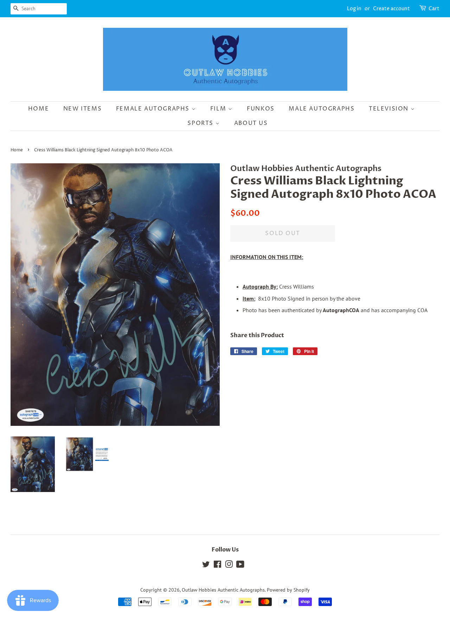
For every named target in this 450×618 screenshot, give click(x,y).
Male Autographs (321, 109)
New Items (82, 109)
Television (390, 109)
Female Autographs (154, 109)
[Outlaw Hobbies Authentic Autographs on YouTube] (240, 565)
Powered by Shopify (288, 590)
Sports (201, 123)
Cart (434, 8)
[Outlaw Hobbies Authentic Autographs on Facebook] (217, 565)
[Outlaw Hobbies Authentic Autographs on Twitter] (206, 565)
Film (219, 109)
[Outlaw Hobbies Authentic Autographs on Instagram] (229, 565)
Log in (354, 8)
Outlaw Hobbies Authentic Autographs (223, 590)
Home (38, 109)
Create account (391, 8)
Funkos (261, 109)
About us (251, 123)
